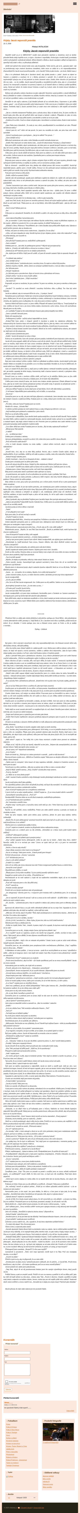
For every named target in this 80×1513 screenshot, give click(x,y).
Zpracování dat (39, 1508)
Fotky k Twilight (11, 1432)
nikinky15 (46, 1481)
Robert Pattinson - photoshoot (16, 1460)
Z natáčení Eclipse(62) (50, 1442)
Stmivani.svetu (48, 1484)
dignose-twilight (48, 1476)
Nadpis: (6, 1355)
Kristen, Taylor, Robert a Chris (16, 1446)
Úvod (4, 35)
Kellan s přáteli (11, 1438)
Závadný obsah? (26, 1508)
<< (9, 1497)
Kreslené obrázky (12, 1441)
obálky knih (10, 1449)
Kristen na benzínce (13, 1443)
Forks (8, 1424)
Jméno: (6, 1349)
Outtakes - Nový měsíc (12, 35)
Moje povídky (47, 1487)
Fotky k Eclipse (11, 1427)
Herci (8, 1435)
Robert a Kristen (11, 1457)
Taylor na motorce (12, 1463)
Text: (5, 1362)
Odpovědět (70, 1411)
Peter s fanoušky (12, 1452)
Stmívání (7, 9)
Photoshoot (10, 1454)
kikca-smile (47, 1479)
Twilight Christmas (12, 1465)
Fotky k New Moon (12, 1430)
